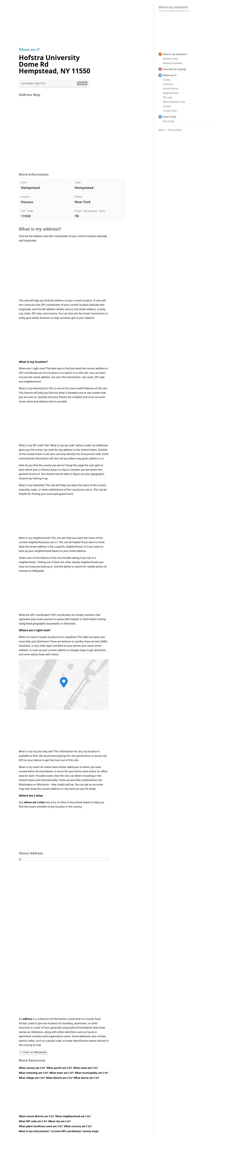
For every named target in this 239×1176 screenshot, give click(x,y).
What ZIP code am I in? (33, 1121)
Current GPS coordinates (66, 1131)
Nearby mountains (172, 63)
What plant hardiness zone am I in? (41, 1126)
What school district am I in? (36, 1116)
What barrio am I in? (86, 1077)
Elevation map (170, 58)
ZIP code (167, 97)
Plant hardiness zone (174, 101)
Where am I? (170, 75)
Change (82, 83)
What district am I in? (59, 1077)
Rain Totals (168, 121)
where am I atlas (34, 802)
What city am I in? (59, 1121)
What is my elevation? (175, 54)
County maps (90, 1131)
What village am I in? (32, 1077)
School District (170, 88)
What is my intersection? (34, 1131)
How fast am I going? (174, 69)
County (166, 79)
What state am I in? (85, 1067)
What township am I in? (33, 1072)
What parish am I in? (59, 1067)
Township (168, 84)
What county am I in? (32, 1067)
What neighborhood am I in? (73, 1116)
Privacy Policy (175, 129)
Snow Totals (169, 116)
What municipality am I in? (91, 1072)
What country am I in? (78, 1126)
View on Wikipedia (35, 1052)
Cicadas (167, 106)
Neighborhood (170, 93)
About (162, 129)
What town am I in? (61, 1072)
